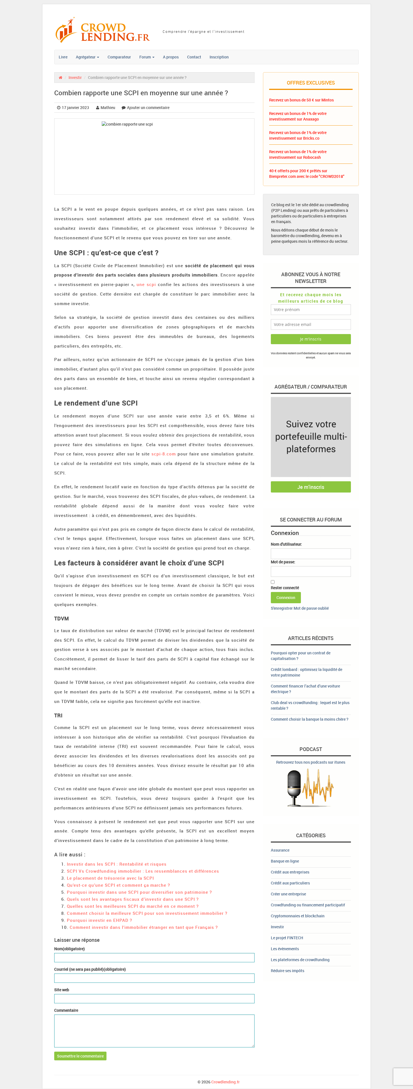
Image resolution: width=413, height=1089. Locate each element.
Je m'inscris (310, 487)
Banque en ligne (285, 861)
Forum (145, 57)
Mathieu (108, 107)
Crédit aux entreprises (290, 872)
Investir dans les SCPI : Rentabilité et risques (117, 864)
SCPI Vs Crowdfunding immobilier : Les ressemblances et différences (143, 871)
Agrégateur (86, 57)
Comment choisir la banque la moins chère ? (309, 719)
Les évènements (285, 948)
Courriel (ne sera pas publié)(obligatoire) (90, 969)
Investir (75, 77)
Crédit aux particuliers (290, 883)
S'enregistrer (282, 608)
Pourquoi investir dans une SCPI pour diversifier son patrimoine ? (139, 892)
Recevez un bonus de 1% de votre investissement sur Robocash (297, 154)
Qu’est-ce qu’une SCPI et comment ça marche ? (118, 885)
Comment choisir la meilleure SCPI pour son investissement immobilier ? (147, 913)
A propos (171, 57)
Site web (61, 989)
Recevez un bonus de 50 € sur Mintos (301, 100)
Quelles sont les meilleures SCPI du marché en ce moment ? (133, 906)
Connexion (285, 597)
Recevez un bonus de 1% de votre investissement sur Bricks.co (297, 135)
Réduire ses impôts (287, 970)
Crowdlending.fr (225, 1082)
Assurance (280, 850)
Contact (194, 57)
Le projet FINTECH (287, 937)
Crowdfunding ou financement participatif (308, 905)
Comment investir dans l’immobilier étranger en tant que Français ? (144, 927)
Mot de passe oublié (311, 608)
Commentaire (66, 1010)
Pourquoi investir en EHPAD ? (99, 920)
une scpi (145, 284)
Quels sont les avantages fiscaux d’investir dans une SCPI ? (133, 899)
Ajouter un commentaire (148, 107)
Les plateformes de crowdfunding (300, 959)
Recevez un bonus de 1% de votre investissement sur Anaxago (297, 116)
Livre (63, 57)
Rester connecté (285, 587)
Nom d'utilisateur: (286, 544)
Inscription (219, 57)
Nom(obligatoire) (69, 948)
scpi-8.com (163, 454)
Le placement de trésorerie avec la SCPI (110, 878)
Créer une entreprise (288, 894)
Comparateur (119, 57)
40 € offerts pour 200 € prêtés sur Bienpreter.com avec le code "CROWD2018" (306, 173)
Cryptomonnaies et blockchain (297, 915)
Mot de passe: (283, 561)
